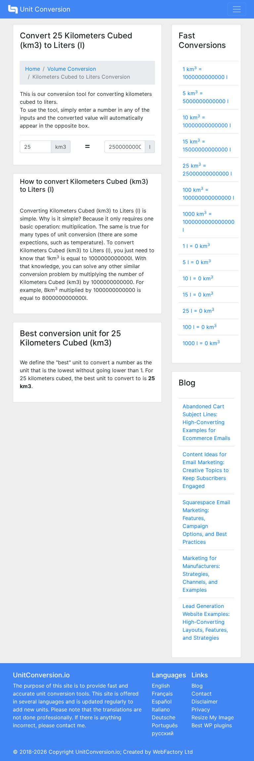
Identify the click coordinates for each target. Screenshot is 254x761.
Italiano (161, 709)
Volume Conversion (71, 68)
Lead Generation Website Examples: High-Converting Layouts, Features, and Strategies (206, 622)
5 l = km (197, 262)
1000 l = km (201, 343)
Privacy (200, 709)
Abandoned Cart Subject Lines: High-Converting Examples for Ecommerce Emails (206, 422)
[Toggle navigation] (237, 9)
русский (163, 733)
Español (162, 701)
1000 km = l (208, 222)
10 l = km (198, 278)
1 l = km (196, 246)
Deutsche (163, 717)
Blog (197, 685)
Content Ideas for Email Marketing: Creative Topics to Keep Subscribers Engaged (206, 470)
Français (162, 693)
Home (32, 68)
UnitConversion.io (97, 751)
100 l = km (200, 327)
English (161, 685)
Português (165, 725)
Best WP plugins (211, 725)
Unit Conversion (44, 9)
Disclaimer (204, 701)
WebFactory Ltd (173, 751)
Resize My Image (212, 717)
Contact (201, 693)
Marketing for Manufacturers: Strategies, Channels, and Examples (201, 574)
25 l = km (198, 310)
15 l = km (198, 294)
